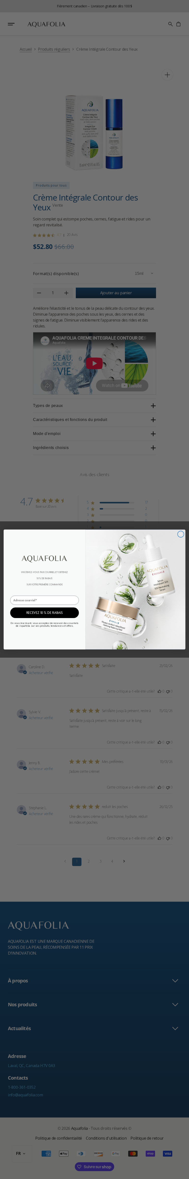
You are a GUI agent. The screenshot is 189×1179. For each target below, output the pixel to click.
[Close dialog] (180, 534)
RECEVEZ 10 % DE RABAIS (44, 613)
